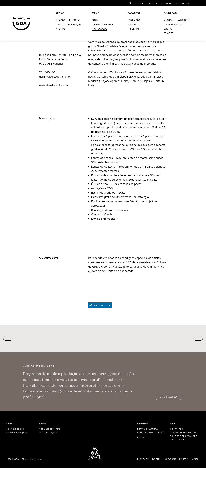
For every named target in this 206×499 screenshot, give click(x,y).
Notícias (140, 3)
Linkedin (184, 459)
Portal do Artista (147, 429)
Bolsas (132, 24)
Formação (134, 20)
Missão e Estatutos (175, 20)
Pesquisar (130, 3)
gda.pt (141, 437)
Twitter (156, 459)
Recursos (166, 3)
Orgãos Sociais (173, 24)
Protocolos (99, 29)
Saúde (95, 20)
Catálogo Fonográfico (150, 432)
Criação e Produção (68, 20)
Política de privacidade (183, 436)
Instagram (170, 459)
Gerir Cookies (178, 439)
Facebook (143, 459)
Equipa (168, 29)
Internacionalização (68, 24)
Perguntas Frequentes (183, 432)
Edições (168, 33)
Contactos (182, 3)
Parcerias (134, 29)
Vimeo (195, 459)
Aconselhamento (102, 24)
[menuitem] (198, 3)
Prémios (60, 29)
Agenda (153, 3)
